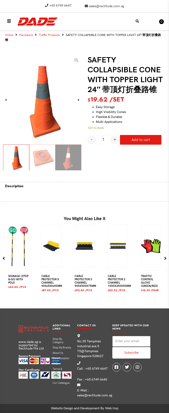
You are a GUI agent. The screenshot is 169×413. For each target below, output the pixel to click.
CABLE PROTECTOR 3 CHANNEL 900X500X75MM (85, 281)
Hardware (26, 35)
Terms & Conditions (59, 370)
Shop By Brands (62, 347)
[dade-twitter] (127, 367)
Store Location (61, 358)
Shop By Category (58, 340)
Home (9, 35)
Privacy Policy (60, 377)
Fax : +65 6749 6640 (92, 380)
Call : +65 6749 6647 (92, 369)
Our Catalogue (61, 383)
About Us (58, 353)
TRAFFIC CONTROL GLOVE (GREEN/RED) (149, 281)
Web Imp (111, 408)
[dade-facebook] (116, 367)
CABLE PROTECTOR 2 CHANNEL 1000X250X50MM (119, 281)
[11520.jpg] (42, 99)
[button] (9, 21)
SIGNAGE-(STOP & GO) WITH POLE (18, 279)
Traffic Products (49, 35)
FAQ (55, 363)
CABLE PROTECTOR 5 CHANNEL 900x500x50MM (51, 281)
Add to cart (140, 140)
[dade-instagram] (137, 367)
